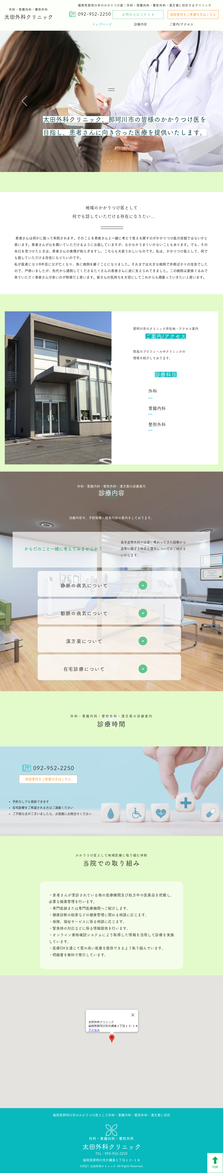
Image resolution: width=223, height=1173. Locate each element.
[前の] (24, 101)
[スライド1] (107, 161)
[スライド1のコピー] (111, 161)
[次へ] (198, 101)
